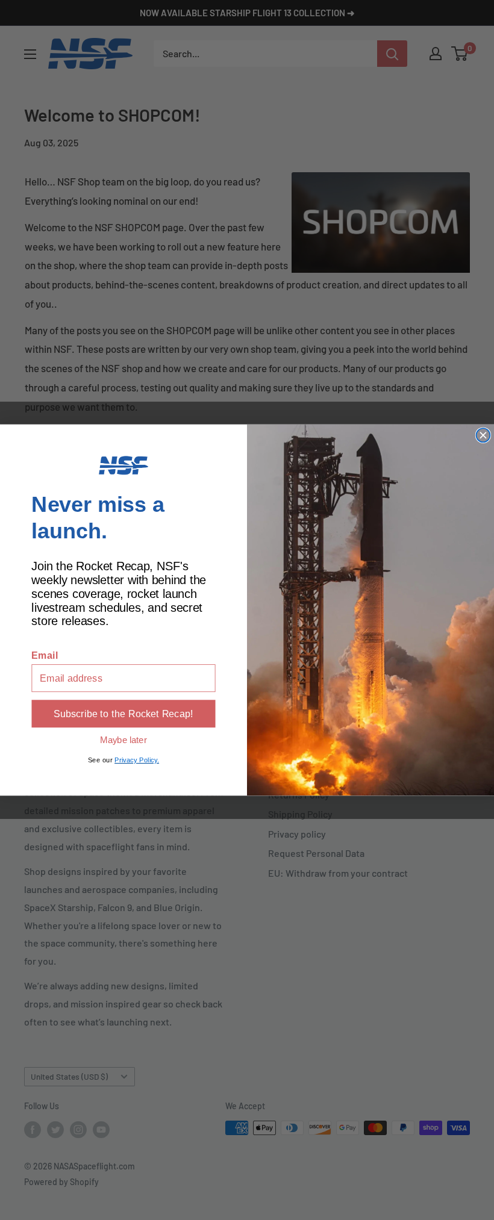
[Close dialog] (483, 435)
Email (44, 655)
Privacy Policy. (136, 760)
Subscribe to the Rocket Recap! (123, 713)
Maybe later (123, 739)
